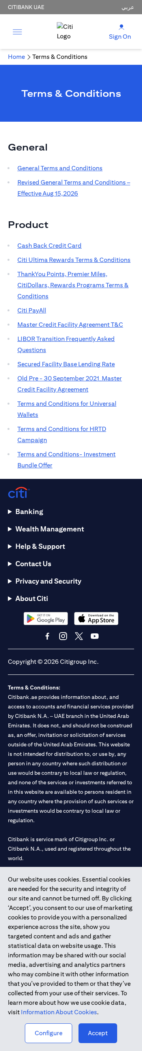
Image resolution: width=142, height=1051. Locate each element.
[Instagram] (63, 636)
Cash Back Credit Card (49, 245)
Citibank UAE (26, 7)
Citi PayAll (31, 310)
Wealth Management (49, 529)
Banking (29, 511)
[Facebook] (47, 636)
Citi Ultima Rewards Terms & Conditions (74, 260)
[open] (17, 31)
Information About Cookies (59, 1012)
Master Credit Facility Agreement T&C (70, 324)
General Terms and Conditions (60, 168)
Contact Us (33, 563)
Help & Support (40, 546)
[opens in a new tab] (46, 618)
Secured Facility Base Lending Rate (66, 364)
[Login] (121, 27)
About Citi (31, 598)
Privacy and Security (48, 581)
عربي (127, 7)
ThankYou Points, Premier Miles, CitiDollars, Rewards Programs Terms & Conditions (73, 285)
